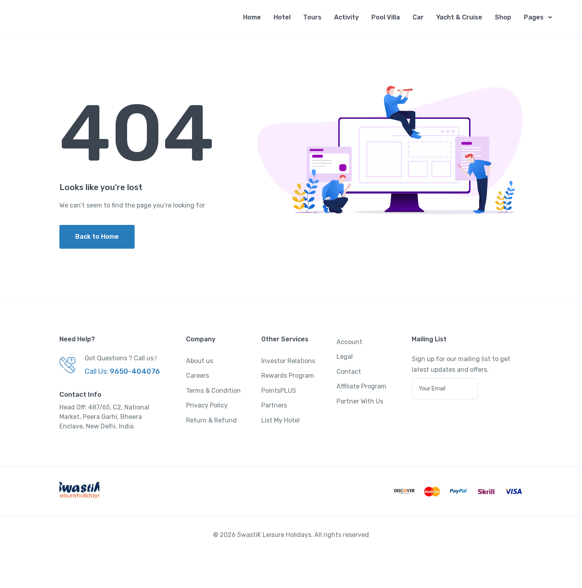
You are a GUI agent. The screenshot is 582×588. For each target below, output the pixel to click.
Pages (534, 17)
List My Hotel (280, 420)
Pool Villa (385, 17)
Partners (274, 405)
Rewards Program (287, 375)
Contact (349, 371)
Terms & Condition (213, 390)
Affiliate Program (361, 386)
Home (252, 17)
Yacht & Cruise (459, 17)
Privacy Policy (207, 405)
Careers (197, 375)
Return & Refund (211, 420)
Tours (312, 17)
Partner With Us (360, 401)
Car (418, 17)
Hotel (282, 17)
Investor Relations (288, 361)
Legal (345, 356)
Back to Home (97, 236)
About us (199, 361)
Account (349, 342)
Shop (503, 17)
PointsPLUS (278, 390)
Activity (346, 17)
